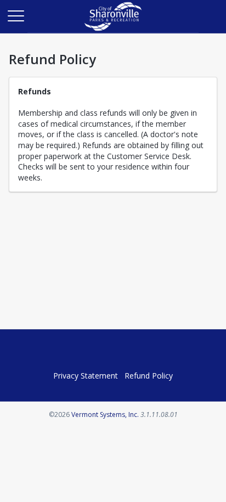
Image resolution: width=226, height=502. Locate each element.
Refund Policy (149, 375)
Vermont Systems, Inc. (105, 414)
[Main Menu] (15, 15)
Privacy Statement (85, 375)
